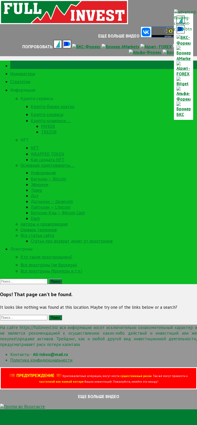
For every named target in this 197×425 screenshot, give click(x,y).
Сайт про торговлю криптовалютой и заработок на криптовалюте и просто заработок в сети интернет (92, 419)
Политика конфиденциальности (41, 360)
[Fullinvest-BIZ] (64, 22)
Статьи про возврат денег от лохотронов (72, 241)
